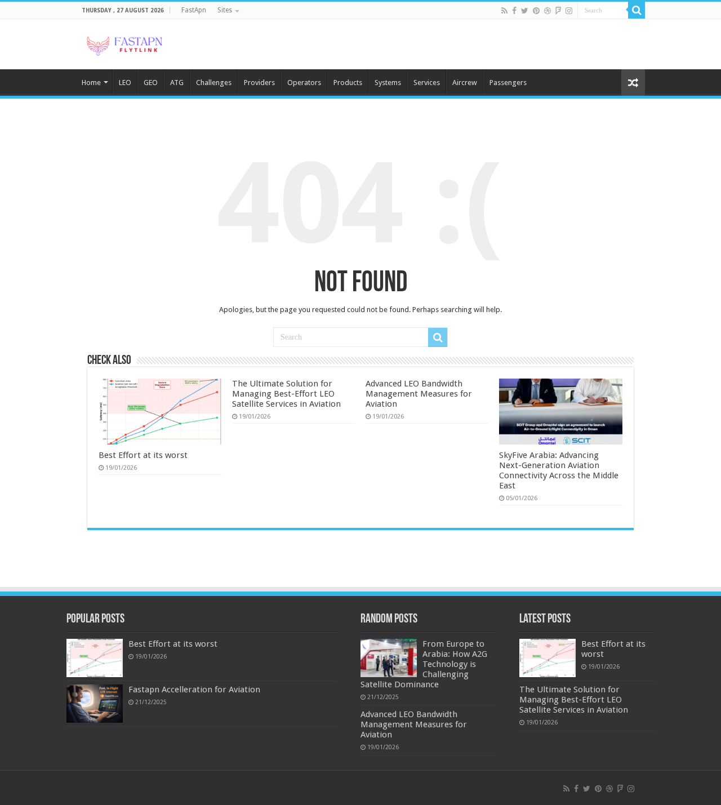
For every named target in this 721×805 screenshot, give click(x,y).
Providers (259, 82)
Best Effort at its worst (143, 455)
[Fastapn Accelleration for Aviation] (94, 703)
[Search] (636, 10)
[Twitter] (524, 10)
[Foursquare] (558, 10)
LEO (125, 82)
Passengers (508, 82)
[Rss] (504, 10)
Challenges (214, 82)
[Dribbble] (547, 10)
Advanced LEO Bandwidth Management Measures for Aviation (419, 394)
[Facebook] (514, 10)
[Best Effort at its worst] (94, 658)
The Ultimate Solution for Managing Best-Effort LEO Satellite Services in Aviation (286, 394)
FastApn (193, 10)
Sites (224, 10)
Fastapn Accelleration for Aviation (194, 689)
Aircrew (464, 82)
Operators (304, 82)
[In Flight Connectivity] (123, 43)
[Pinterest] (536, 10)
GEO (151, 82)
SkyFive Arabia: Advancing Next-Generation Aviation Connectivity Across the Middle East (558, 470)
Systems (388, 82)
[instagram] (568, 10)
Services (426, 82)
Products (347, 82)
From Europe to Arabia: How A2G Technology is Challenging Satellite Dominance (423, 664)
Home (91, 82)
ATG (177, 82)
